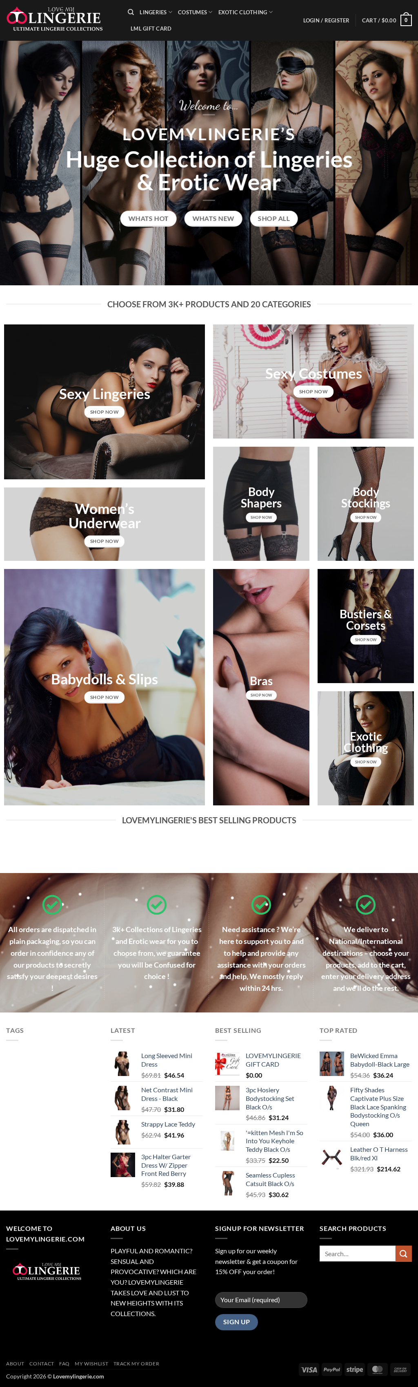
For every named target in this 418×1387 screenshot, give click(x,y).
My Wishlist (91, 1364)
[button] (387, 20)
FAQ (64, 1364)
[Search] (131, 12)
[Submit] (404, 1253)
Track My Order (136, 1364)
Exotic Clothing (242, 12)
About (15, 1364)
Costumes (192, 12)
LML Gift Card (151, 28)
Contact (41, 1364)
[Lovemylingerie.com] (61, 20)
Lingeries (153, 12)
